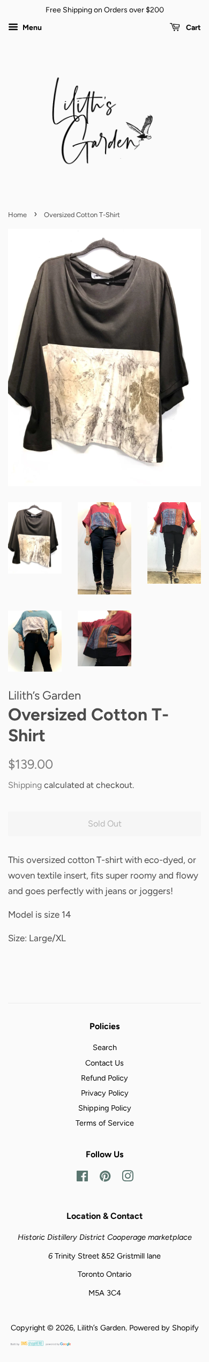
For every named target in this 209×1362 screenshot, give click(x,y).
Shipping (25, 785)
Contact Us (104, 1063)
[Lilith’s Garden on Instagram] (127, 1178)
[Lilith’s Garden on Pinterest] (105, 1178)
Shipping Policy (104, 1108)
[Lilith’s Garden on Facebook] (82, 1178)
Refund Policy (104, 1078)
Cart (192, 27)
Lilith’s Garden (101, 1328)
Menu (31, 27)
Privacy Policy (105, 1093)
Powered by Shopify (164, 1328)
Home (17, 215)
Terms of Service (105, 1123)
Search (105, 1047)
